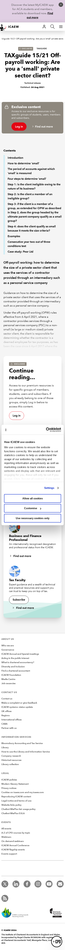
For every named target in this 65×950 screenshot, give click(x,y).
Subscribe (19, 599)
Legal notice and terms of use (16, 800)
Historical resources (11, 760)
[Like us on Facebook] (27, 883)
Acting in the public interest (15, 658)
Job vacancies (8, 683)
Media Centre (8, 679)
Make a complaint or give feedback (19, 702)
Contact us (6, 698)
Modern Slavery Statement (15, 784)
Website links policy (11, 805)
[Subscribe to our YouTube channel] (49, 883)
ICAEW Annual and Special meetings (20, 654)
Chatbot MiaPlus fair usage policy (18, 809)
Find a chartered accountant (15, 670)
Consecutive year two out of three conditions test (29, 244)
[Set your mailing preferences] (60, 883)
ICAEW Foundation (11, 675)
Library (5, 747)
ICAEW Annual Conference (15, 845)
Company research (11, 756)
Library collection (10, 764)
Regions (5, 715)
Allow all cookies (32, 498)
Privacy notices (8, 788)
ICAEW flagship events (13, 849)
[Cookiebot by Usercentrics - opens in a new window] (46, 429)
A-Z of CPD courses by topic (15, 832)
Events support (9, 853)
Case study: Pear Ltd (20, 251)
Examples (14, 236)
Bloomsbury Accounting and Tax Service (22, 743)
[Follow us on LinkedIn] (15, 883)
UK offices (6, 711)
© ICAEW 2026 (9, 930)
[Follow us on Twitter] (4, 883)
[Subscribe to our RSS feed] (4, 898)
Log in (19, 126)
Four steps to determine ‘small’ (27, 178)
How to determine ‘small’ (23, 163)
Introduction (15, 157)
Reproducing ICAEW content (16, 796)
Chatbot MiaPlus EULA (13, 813)
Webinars (6, 837)
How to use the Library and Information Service (25, 751)
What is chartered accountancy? (17, 662)
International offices (11, 719)
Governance (7, 649)
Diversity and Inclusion (13, 666)
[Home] (11, 26)
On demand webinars (12, 841)
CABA (4, 723)
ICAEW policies (9, 779)
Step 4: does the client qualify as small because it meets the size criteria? (32, 228)
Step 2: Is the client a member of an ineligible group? (30, 196)
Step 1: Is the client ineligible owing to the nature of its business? (34, 186)
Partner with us (9, 728)
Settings (49, 487)
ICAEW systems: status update (17, 707)
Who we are (7, 645)
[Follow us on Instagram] (37, 883)
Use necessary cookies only (32, 518)
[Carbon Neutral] (16, 913)
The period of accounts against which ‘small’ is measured (31, 171)
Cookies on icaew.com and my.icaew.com (22, 792)
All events (6, 828)
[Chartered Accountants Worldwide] (55, 913)
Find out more (44, 126)
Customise (30, 508)
